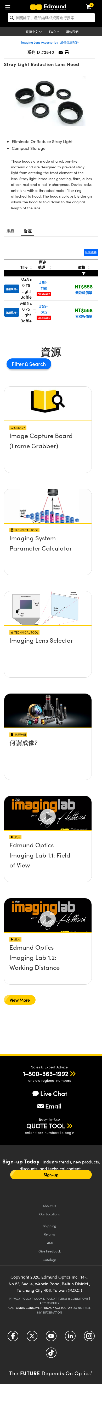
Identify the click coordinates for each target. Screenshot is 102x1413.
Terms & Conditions (73, 1298)
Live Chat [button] (53, 1093)
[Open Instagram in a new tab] (89, 1338)
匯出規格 (91, 252)
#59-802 (44, 309)
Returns (49, 1234)
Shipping (49, 1225)
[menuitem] (9, 6)
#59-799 (44, 285)
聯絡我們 (72, 31)
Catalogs (49, 1259)
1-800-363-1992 (45, 1073)
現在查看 (48, 437)
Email (53, 1106)
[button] (67, 52)
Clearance (44, 294)
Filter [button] (18, 363)
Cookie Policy (45, 1298)
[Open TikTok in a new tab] (51, 1354)
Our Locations (49, 1214)
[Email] (61, 52)
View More (20, 1000)
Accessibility (49, 1303)
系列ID (34, 52)
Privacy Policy (20, 1298)
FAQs (49, 1242)
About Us (49, 1205)
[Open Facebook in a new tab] (13, 1338)
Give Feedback (49, 1251)
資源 (28, 231)
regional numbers (56, 1080)
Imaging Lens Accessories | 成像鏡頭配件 (50, 42)
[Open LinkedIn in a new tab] (70, 1338)
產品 (11, 231)
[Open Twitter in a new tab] (32, 1338)
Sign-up (51, 1174)
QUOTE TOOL (45, 1125)
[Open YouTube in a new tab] (51, 1338)
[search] (51, 17)
